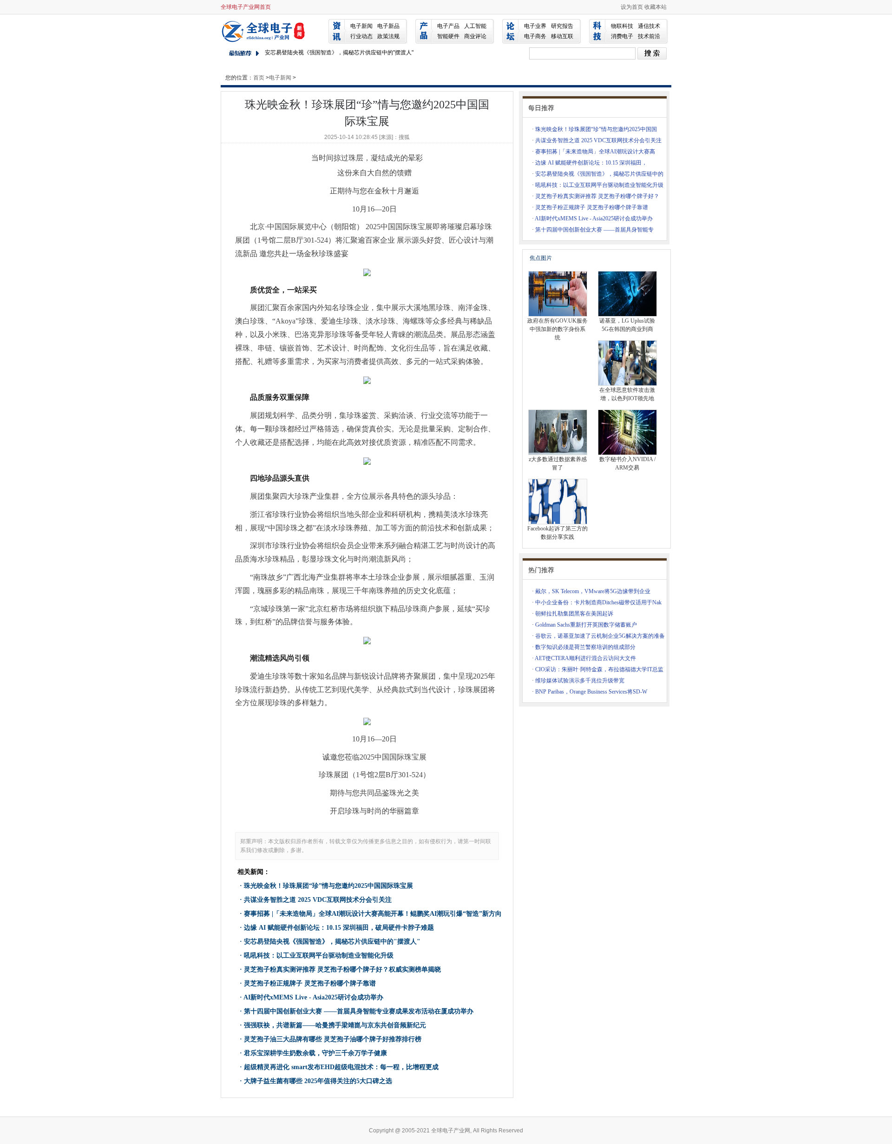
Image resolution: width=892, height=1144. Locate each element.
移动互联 (562, 36)
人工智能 (475, 26)
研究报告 (562, 26)
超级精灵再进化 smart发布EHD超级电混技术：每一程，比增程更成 (341, 1067)
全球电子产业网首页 (246, 7)
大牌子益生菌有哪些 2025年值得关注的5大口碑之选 (318, 1081)
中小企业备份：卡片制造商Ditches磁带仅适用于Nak (598, 602)
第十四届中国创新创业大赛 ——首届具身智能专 (594, 229)
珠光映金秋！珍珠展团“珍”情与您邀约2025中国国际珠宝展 (328, 885)
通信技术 (649, 26)
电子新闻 (361, 26)
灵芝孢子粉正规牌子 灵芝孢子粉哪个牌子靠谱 (310, 983)
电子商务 (535, 36)
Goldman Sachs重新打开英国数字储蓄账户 (586, 625)
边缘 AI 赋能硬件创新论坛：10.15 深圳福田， (591, 162)
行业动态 (361, 36)
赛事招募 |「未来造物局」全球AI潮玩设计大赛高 (595, 151)
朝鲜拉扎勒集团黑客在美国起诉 (574, 613)
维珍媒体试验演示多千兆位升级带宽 (579, 680)
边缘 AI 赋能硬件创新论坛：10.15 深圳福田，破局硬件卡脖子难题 (339, 927)
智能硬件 (448, 36)
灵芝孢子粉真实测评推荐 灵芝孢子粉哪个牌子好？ (597, 196)
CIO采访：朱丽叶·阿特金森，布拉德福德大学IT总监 (599, 669)
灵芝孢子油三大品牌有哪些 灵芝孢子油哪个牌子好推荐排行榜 (332, 1039)
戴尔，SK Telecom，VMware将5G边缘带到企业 (592, 591)
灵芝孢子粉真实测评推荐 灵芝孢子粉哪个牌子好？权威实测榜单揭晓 (342, 969)
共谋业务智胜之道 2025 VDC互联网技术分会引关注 (318, 899)
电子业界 (535, 26)
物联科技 (622, 26)
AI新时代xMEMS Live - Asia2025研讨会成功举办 (313, 997)
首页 (258, 77)
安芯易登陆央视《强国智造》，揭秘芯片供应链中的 (599, 174)
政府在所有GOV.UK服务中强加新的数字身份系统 (557, 329)
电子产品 (448, 26)
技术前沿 (649, 36)
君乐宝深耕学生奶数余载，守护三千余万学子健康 (315, 1053)
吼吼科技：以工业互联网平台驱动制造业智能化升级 (319, 955)
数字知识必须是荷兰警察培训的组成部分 (585, 647)
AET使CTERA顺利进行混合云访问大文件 (585, 658)
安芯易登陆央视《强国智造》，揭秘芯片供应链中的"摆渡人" (339, 52)
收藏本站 (655, 7)
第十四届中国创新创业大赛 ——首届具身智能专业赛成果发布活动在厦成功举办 (358, 1011)
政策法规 (388, 36)
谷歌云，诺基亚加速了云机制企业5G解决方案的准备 (600, 636)
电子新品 (388, 26)
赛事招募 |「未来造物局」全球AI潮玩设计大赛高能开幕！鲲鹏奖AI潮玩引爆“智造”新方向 (373, 913)
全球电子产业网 (265, 30)
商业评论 (475, 36)
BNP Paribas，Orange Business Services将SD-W (591, 691)
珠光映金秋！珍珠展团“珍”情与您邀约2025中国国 (596, 129)
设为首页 (632, 7)
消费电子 (622, 36)
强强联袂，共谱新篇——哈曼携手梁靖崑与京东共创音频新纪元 (335, 1025)
